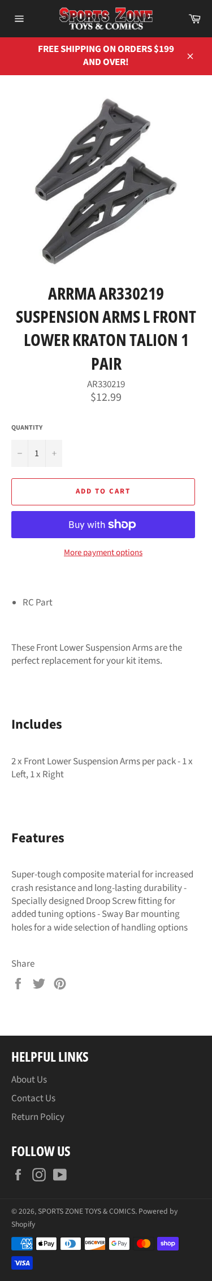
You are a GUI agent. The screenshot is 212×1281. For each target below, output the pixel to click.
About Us (29, 1080)
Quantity (26, 427)
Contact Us (33, 1098)
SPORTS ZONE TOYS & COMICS (86, 1211)
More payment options (103, 553)
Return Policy (37, 1117)
